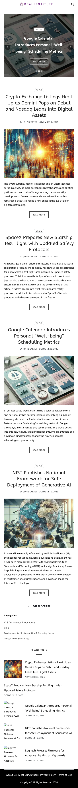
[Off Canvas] (6, 4)
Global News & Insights (16, 638)
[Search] (72, 4)
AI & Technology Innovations (19, 622)
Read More (39, 61)
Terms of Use (65, 774)
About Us (11, 774)
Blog (39, 29)
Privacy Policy (48, 774)
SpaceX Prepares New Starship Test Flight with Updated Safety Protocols (39, 244)
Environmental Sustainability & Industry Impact (29, 633)
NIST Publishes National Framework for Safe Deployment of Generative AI (39, 479)
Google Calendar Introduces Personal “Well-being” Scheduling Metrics (39, 45)
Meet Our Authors (28, 774)
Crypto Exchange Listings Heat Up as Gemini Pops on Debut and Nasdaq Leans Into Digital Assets (48, 667)
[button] (36, 71)
